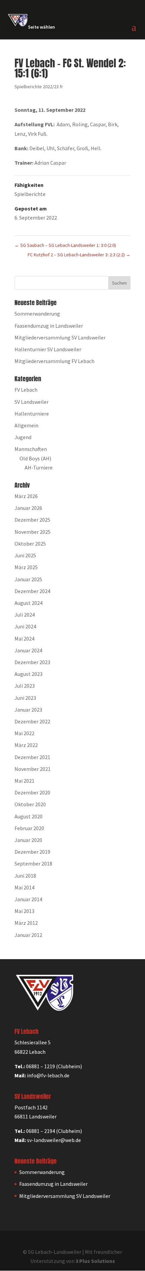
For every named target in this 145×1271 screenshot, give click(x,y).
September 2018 (33, 863)
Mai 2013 (24, 911)
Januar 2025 (28, 579)
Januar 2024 (28, 650)
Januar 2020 (28, 840)
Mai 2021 (24, 780)
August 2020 (28, 816)
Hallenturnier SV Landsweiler (47, 349)
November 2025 (32, 531)
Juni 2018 (25, 875)
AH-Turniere (39, 467)
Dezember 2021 (32, 757)
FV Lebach (25, 389)
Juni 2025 (25, 555)
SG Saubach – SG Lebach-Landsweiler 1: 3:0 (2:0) (65, 245)
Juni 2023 (25, 697)
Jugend (22, 437)
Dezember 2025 (32, 519)
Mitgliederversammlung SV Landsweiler (60, 337)
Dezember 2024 (32, 591)
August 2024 (28, 602)
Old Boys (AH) (35, 458)
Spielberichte (30, 194)
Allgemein (26, 425)
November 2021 (32, 768)
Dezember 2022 (32, 721)
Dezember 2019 (32, 851)
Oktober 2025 (30, 543)
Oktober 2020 (30, 804)
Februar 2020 (29, 828)
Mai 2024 (24, 638)
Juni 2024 (25, 626)
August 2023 (28, 674)
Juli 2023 (24, 685)
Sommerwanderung (37, 313)
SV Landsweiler (31, 401)
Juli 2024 (24, 614)
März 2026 (26, 496)
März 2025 (26, 567)
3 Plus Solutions (95, 1261)
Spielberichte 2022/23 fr (38, 87)
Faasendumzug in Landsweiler (48, 325)
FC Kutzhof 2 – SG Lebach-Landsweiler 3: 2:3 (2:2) (79, 255)
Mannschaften (30, 449)
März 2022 (26, 745)
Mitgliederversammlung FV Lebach (54, 361)
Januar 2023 (28, 709)
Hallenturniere (31, 413)
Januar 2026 (28, 507)
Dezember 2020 (32, 792)
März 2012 (26, 922)
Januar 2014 (28, 899)
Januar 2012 (28, 935)
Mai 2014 (24, 887)
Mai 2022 (24, 733)
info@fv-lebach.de (48, 1075)
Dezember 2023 (32, 662)
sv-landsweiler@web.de (54, 1140)
